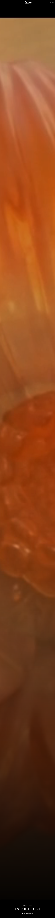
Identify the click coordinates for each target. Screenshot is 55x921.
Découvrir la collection (27, 913)
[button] (53, 2)
